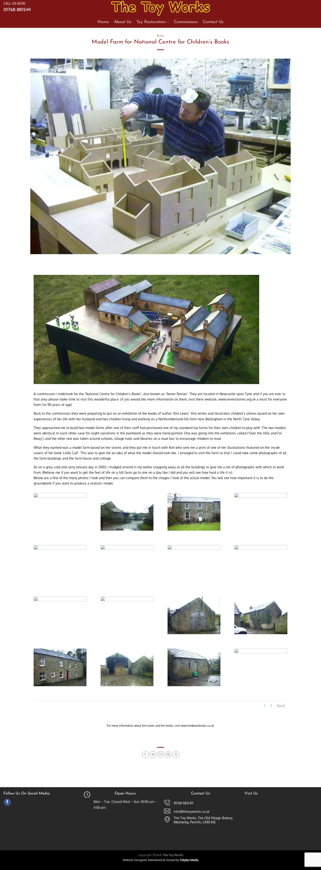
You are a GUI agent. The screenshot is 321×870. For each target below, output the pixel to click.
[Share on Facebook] (145, 754)
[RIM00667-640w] (194, 549)
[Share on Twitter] (153, 754)
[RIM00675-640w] (127, 686)
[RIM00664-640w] (60, 549)
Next (281, 705)
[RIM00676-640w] (194, 686)
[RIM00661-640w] (194, 530)
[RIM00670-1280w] (127, 601)
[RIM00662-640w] (260, 497)
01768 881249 (17, 10)
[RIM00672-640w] (260, 634)
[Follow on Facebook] (7, 802)
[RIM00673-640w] (60, 686)
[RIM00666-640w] (127, 549)
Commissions (186, 22)
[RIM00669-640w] (60, 601)
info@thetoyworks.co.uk (191, 811)
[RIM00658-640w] (127, 530)
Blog (160, 36)
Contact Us (213, 22)
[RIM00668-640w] (260, 549)
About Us (122, 22)
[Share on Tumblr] (176, 754)
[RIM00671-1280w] (194, 634)
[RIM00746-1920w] (260, 653)
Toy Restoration (151, 22)
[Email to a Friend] (160, 754)
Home (103, 22)
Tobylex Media (189, 860)
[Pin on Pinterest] (168, 754)
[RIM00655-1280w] (60, 497)
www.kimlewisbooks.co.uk (197, 725)
